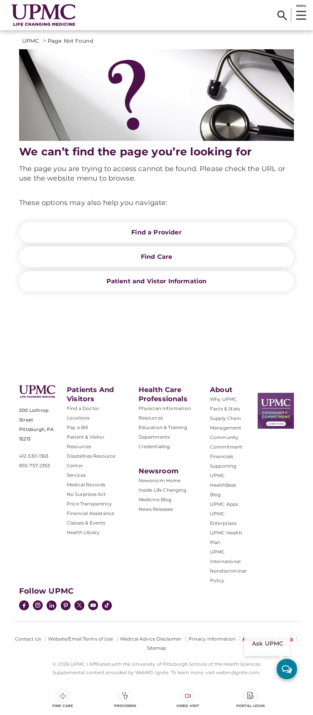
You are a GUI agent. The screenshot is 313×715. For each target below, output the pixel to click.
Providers (125, 706)
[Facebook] (24, 606)
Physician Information (165, 408)
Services (76, 475)
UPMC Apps (224, 504)
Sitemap (156, 648)
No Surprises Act (86, 494)
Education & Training (163, 427)
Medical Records (86, 484)
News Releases (156, 509)
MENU (301, 6)
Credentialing (154, 446)
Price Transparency (89, 504)
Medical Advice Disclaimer (150, 639)
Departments (154, 437)
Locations (78, 418)
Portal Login (250, 706)
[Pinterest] (66, 606)
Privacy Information (212, 639)
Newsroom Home (160, 480)
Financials (222, 456)
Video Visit (187, 706)
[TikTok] (107, 605)
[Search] (282, 15)
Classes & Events (86, 523)
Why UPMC (223, 399)
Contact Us (28, 639)
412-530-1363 (33, 456)
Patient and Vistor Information (156, 281)
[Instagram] (38, 606)
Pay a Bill (77, 427)
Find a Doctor (83, 408)
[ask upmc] (287, 669)
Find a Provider (156, 232)
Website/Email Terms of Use (80, 639)
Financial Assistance (90, 513)
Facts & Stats (225, 409)
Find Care (156, 256)
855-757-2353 (34, 465)
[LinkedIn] (51, 606)
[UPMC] (43, 15)
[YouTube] (93, 606)
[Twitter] (79, 605)
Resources (151, 418)
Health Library (83, 532)
